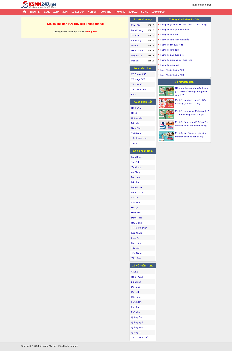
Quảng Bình (137, 317)
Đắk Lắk (135, 292)
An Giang (135, 172)
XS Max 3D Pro (138, 89)
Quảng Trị (136, 332)
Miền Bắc (135, 25)
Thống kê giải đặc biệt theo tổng (176, 60)
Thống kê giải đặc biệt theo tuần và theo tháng (183, 24)
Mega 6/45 (136, 55)
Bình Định (136, 282)
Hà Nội (134, 113)
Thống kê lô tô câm (169, 49)
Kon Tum (135, 307)
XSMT (65, 12)
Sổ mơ (144, 12)
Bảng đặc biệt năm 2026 (172, 70)
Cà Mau (135, 197)
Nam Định (136, 128)
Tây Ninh (135, 248)
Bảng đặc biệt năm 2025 (172, 75)
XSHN (134, 143)
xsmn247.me (49, 346)
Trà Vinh (135, 35)
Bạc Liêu (135, 177)
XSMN (56, 12)
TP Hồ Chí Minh (139, 228)
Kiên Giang (136, 233)
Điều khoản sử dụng (68, 346)
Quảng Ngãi (137, 322)
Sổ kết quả (77, 12)
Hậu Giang (136, 222)
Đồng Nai (135, 212)
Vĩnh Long (136, 40)
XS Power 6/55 (138, 74)
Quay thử (106, 12)
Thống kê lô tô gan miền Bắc (174, 29)
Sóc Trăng (136, 243)
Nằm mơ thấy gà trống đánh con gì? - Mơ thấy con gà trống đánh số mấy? (191, 91)
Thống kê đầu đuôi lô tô (172, 55)
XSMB (47, 12)
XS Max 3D (136, 84)
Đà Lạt (134, 207)
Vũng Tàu (136, 258)
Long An (135, 238)
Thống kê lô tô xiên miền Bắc (174, 39)
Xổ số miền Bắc (143, 102)
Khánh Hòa (136, 302)
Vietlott (92, 12)
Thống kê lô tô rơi (169, 34)
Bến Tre (135, 182)
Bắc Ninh (135, 123)
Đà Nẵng (135, 287)
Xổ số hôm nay (143, 19)
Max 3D (135, 60)
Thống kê (120, 12)
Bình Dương (137, 30)
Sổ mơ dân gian (184, 82)
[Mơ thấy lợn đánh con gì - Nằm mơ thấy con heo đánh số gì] (167, 136)
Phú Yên (135, 312)
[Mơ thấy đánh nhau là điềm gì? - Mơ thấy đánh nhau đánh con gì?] (167, 125)
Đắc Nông (136, 297)
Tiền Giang (136, 253)
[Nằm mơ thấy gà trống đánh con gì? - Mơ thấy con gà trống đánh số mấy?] (167, 91)
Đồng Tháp (136, 217)
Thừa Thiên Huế (139, 337)
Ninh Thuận (137, 50)
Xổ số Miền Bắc (139, 138)
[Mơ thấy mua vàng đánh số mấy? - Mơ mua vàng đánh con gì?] (167, 114)
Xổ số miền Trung (142, 265)
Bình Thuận (137, 192)
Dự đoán (133, 12)
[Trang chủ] (38, 5)
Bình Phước (137, 187)
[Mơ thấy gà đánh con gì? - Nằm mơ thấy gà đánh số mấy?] (167, 103)
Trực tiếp (35, 12)
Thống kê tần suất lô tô (171, 44)
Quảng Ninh (137, 118)
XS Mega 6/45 (138, 79)
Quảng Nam (137, 327)
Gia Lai (134, 45)
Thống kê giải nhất (169, 65)
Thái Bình (136, 133)
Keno (133, 94)
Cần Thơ (135, 202)
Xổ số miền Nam (143, 151)
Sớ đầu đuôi (158, 12)
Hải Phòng (136, 108)
